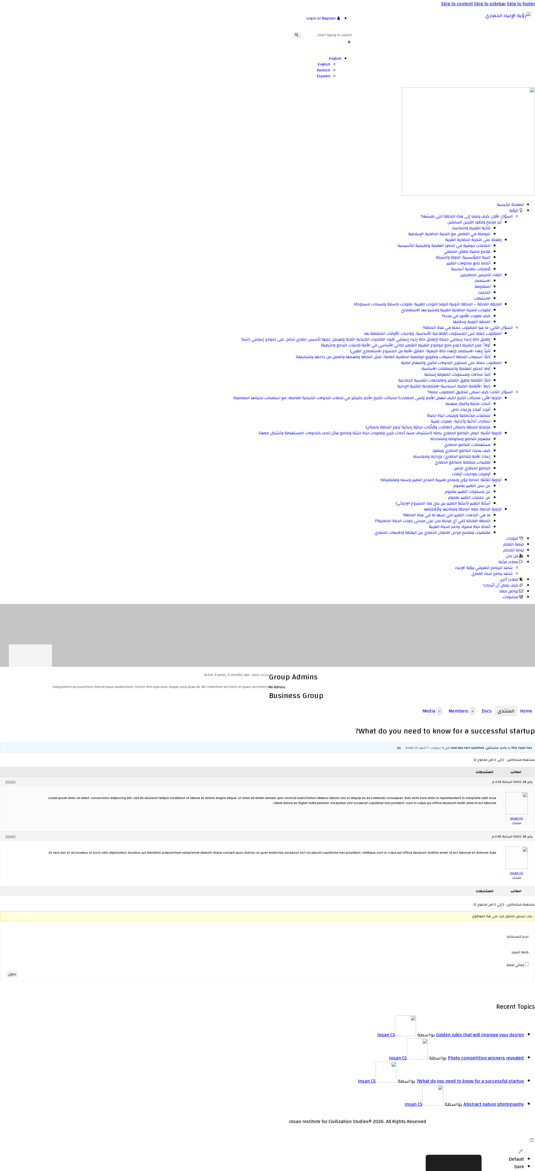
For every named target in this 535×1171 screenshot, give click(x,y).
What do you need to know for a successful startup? (470, 1081)
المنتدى (505, 711)
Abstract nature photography (493, 1104)
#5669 (10, 836)
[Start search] (297, 35)
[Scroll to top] (531, 1139)
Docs (486, 711)
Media (431, 711)
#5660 (10, 781)
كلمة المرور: (520, 952)
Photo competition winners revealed (486, 1058)
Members (461, 711)
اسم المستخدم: (518, 936)
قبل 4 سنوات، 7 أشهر (434, 748)
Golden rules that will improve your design (480, 1034)
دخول (12, 974)
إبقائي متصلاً (515, 964)
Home (526, 711)
